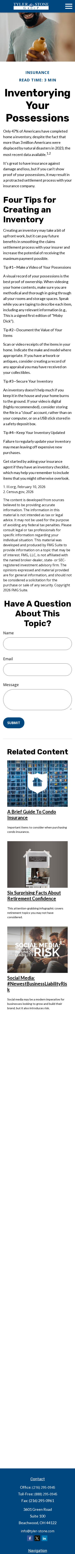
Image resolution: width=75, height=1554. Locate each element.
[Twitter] (37, 1538)
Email (8, 658)
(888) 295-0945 (45, 1494)
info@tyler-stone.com (37, 1531)
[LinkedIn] (44, 1538)
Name (8, 632)
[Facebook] (30, 1538)
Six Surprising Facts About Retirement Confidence (34, 895)
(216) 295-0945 (43, 1487)
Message (11, 684)
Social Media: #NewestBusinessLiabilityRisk (37, 983)
